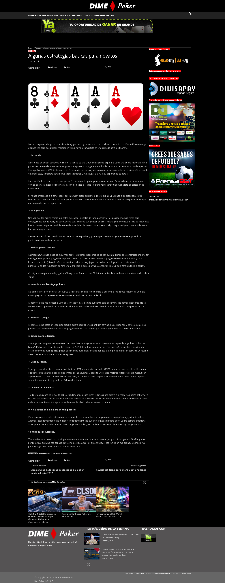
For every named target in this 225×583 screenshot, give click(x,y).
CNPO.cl (143, 573)
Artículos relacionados (42, 482)
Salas (64, 15)
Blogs (110, 15)
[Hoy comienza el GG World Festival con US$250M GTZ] (112, 499)
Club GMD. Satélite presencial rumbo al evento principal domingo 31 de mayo (42, 516)
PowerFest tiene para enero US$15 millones (121, 469)
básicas (47, 453)
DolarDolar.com (133, 573)
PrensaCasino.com (182, 573)
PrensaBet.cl (168, 573)
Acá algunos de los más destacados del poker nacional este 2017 (57, 471)
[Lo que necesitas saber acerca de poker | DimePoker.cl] (112, 6)
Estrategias (55, 453)
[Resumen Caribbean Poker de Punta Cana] (79, 499)
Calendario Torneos (80, 15)
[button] (192, 15)
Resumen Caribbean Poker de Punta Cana (76, 515)
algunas (40, 453)
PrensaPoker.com (155, 573)
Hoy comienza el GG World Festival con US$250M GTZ (109, 515)
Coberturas (100, 15)
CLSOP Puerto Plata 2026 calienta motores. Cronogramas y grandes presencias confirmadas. (118, 552)
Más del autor (58, 482)
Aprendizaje (46, 15)
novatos (64, 453)
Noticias (33, 15)
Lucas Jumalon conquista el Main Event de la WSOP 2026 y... (120, 536)
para (70, 453)
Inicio (30, 48)
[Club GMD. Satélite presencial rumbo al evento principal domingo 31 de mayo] (45, 499)
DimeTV (57, 15)
